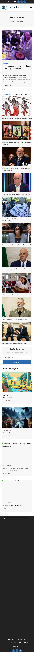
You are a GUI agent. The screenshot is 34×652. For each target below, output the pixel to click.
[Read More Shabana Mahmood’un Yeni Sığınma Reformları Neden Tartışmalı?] (16, 233)
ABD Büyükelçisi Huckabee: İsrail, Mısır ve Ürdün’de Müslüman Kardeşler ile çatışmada (16, 169)
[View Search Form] (19, 7)
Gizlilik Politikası (10, 642)
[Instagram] (24, 1)
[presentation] (17, 382)
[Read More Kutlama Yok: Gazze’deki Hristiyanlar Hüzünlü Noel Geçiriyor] (16, 283)
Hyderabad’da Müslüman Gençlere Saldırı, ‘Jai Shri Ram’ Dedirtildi (17, 118)
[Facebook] (18, 1)
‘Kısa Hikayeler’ (7, 398)
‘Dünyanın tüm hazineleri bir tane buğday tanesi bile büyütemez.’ (15, 469)
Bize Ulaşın (22, 639)
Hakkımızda (12, 639)
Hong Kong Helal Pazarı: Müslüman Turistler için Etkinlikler (17, 67)
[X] (21, 1)
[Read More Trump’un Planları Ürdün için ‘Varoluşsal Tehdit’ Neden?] (16, 331)
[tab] (8, 94)
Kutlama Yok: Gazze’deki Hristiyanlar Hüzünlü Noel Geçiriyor (16, 295)
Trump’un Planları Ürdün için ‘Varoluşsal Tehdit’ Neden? (14, 343)
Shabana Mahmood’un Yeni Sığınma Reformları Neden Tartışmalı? (16, 244)
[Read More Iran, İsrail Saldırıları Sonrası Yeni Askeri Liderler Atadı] (16, 307)
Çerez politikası (24, 642)
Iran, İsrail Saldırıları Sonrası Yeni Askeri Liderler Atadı (14, 319)
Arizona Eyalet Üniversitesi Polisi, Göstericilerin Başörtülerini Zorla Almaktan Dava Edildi (17, 219)
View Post (7, 85)
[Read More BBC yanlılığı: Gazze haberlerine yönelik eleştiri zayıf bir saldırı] (16, 182)
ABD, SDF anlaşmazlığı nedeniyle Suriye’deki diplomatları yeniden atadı (17, 269)
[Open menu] (30, 7)
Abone (17, 362)
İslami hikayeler (7, 395)
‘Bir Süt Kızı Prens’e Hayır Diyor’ (12, 505)
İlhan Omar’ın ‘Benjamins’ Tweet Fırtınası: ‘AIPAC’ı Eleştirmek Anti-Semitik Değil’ (16, 143)
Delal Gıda (6, 63)
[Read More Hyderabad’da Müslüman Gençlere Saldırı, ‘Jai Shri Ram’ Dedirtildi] (16, 106)
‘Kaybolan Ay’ (7, 433)
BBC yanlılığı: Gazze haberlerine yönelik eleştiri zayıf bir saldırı (16, 194)
